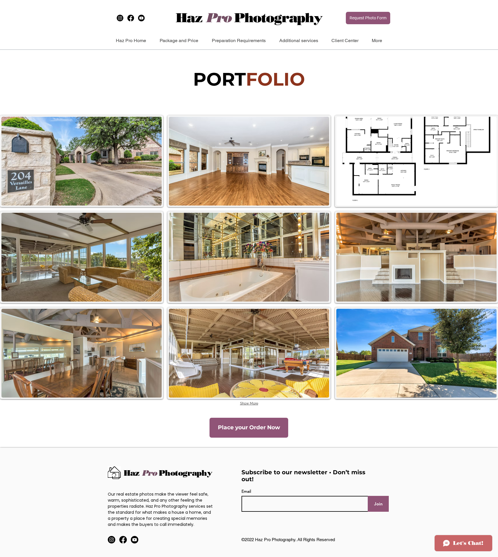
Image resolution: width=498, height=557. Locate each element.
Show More (249, 403)
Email (246, 491)
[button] (81, 161)
